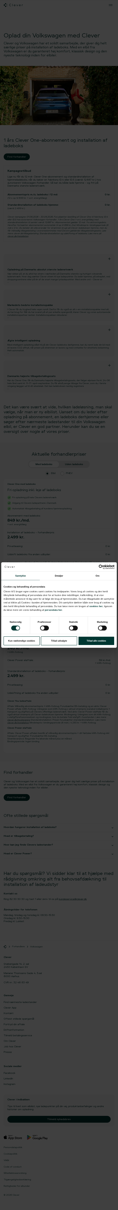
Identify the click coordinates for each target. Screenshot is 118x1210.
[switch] (44, 628)
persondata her (53, 610)
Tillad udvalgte (59, 640)
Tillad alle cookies (96, 640)
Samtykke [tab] (20, 575)
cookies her (96, 606)
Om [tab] (97, 575)
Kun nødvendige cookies (21, 640)
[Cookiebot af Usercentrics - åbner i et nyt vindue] (101, 567)
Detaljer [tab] (59, 575)
